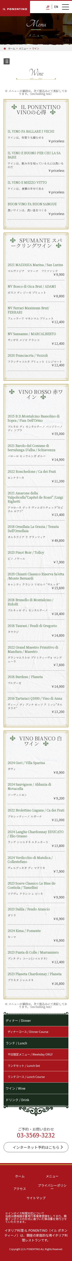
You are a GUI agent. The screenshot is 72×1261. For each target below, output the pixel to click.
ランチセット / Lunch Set (24, 1065)
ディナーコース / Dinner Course (28, 1031)
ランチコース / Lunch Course (26, 1076)
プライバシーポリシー (52, 1187)
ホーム (20, 1176)
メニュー (52, 1176)
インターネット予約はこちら (36, 1147)
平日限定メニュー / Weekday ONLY (30, 1054)
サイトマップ (36, 1197)
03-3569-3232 (36, 1134)
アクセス (19, 1188)
